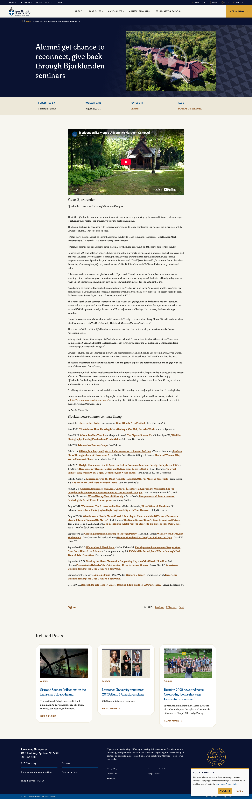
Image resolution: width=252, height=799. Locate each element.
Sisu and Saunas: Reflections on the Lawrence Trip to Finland (63, 691)
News (28, 21)
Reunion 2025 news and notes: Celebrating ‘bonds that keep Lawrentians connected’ (184, 694)
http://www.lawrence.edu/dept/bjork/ (89, 399)
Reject (240, 790)
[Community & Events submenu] (180, 11)
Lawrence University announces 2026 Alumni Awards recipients (123, 691)
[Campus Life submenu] (123, 11)
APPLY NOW (237, 11)
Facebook (159, 607)
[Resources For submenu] (52, 2)
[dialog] (220, 782)
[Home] (22, 21)
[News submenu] (15, 2)
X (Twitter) (171, 607)
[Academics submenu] (102, 11)
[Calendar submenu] (31, 2)
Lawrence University (34, 749)
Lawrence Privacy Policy (227, 784)
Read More (49, 716)
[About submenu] (83, 11)
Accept (224, 790)
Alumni (135, 108)
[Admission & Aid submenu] (149, 11)
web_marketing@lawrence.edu (161, 755)
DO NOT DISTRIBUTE (190, 108)
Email (181, 607)
